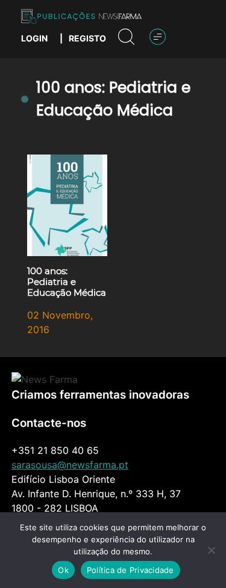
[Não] (211, 550)
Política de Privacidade (130, 570)
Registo (87, 38)
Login (34, 38)
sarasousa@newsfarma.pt (69, 465)
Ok (63, 570)
